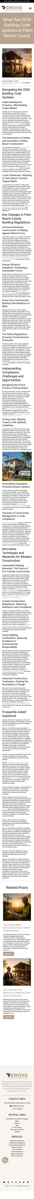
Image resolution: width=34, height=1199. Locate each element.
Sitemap (17, 1132)
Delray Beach (25, 147)
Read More (8, 954)
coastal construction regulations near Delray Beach (16, 625)
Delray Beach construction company (16, 167)
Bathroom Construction (17, 1141)
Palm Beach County (15, 124)
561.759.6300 (25, 1)
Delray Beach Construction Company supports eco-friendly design (14, 596)
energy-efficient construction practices (14, 292)
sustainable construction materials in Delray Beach (16, 589)
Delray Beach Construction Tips (13, 83)
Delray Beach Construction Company (18, 762)
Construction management (10, 522)
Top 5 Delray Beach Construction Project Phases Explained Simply (16, 928)
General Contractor (17, 1147)
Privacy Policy (17, 1127)
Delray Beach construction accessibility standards (14, 505)
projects (4, 809)
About (17, 1121)
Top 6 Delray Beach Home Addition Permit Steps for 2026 (16, 414)
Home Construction (17, 1151)
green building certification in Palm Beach (15, 670)
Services (17, 1123)
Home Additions (17, 1149)
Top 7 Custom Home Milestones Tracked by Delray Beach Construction (17, 992)
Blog (17, 1125)
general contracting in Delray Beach (17, 542)
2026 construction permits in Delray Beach (19, 409)
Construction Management (17, 1143)
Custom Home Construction (17, 1145)
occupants (15, 778)
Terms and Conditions (17, 1129)
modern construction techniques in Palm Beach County (16, 702)
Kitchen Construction (17, 1153)
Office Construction (17, 1156)
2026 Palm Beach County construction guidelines (16, 206)
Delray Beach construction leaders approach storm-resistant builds (15, 258)
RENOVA (13, 1186)
